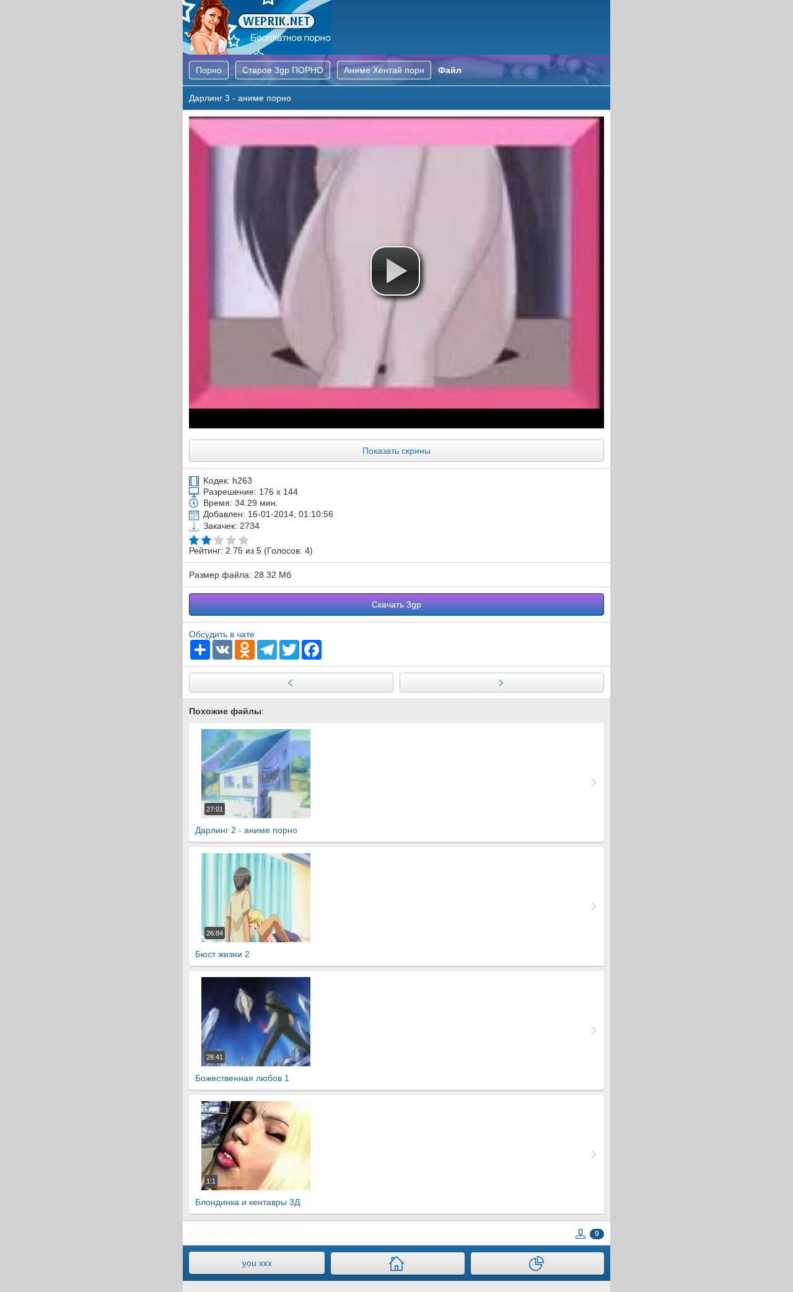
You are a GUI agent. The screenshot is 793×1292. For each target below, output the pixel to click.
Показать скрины (396, 451)
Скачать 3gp (396, 604)
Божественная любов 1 (242, 1068)
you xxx (257, 1263)
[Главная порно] (397, 1263)
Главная (257, 27)
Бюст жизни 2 (222, 944)
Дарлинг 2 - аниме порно (246, 820)
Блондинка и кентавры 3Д (247, 1192)
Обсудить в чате (222, 634)
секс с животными (268, 1233)
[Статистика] (537, 1263)
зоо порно (209, 1233)
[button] (395, 271)
